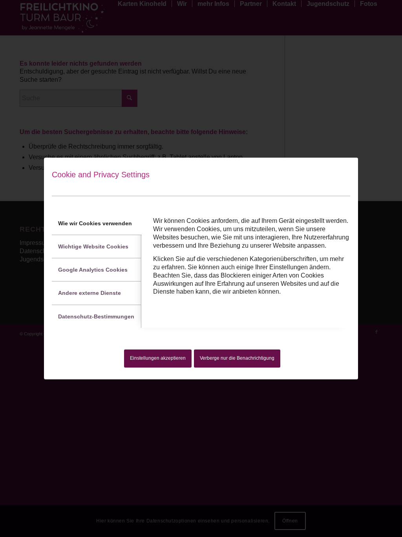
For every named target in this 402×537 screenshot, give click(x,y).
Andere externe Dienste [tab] (89, 293)
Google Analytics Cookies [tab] (93, 270)
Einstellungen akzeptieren (158, 358)
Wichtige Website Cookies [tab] (93, 246)
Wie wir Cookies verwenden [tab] (95, 223)
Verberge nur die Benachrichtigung (237, 358)
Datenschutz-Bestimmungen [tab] (96, 316)
